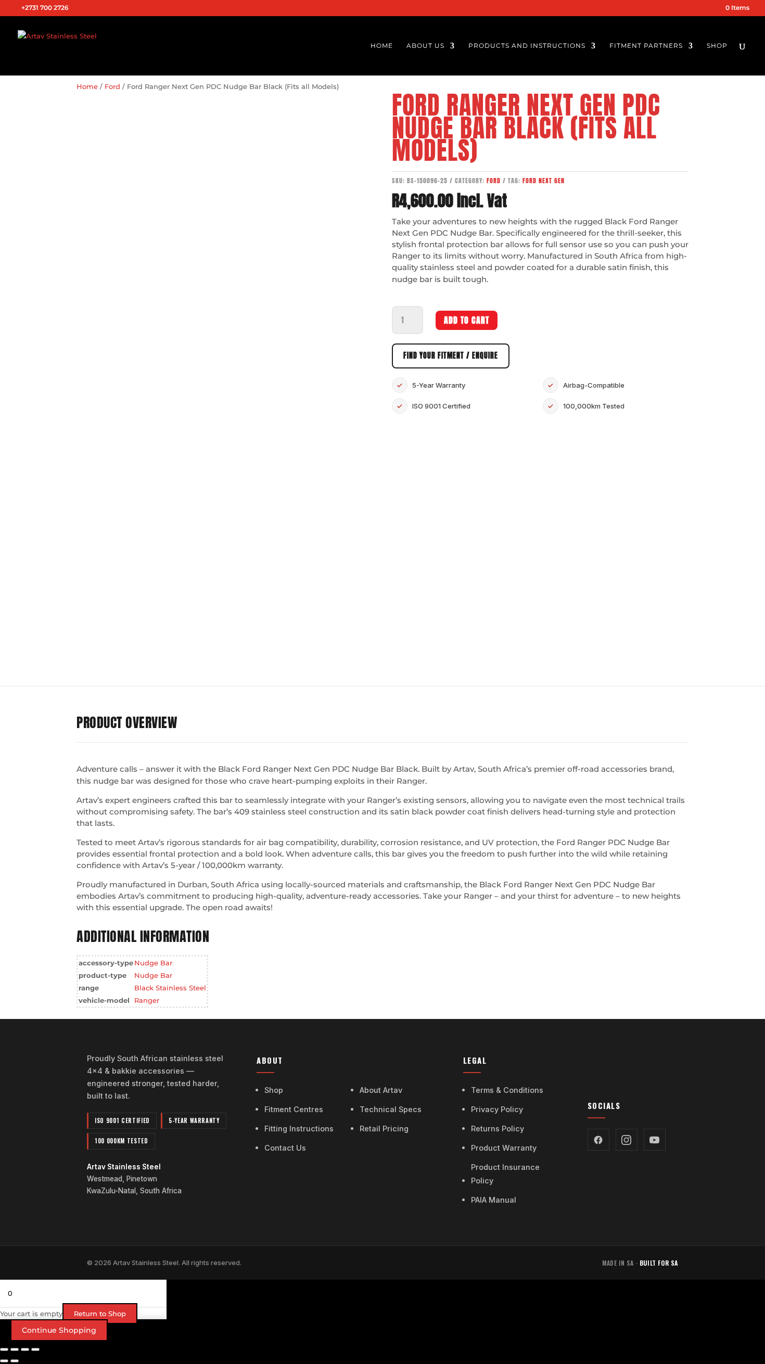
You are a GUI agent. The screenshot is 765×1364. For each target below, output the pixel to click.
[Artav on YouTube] (655, 1140)
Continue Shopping (59, 1330)
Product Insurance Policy (505, 1174)
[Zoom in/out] (4, 1349)
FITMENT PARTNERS (646, 45)
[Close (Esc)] (35, 1349)
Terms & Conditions (507, 1090)
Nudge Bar (153, 963)
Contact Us (285, 1147)
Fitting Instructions (299, 1128)
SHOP (717, 45)
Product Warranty (504, 1147)
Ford (112, 86)
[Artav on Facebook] (598, 1140)
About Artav (381, 1090)
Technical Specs (391, 1109)
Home (382, 45)
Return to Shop (100, 1313)
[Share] (25, 1349)
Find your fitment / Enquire (450, 355)
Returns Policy (497, 1128)
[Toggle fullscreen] (14, 1349)
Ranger (146, 1000)
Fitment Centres (293, 1109)
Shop (273, 1090)
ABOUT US (425, 45)
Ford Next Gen (543, 180)
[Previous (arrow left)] (4, 1360)
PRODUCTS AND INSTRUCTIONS (526, 45)
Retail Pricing (384, 1128)
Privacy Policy (497, 1109)
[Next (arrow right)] (14, 1360)
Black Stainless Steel (170, 988)
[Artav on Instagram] (627, 1140)
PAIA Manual (493, 1199)
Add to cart (466, 319)
